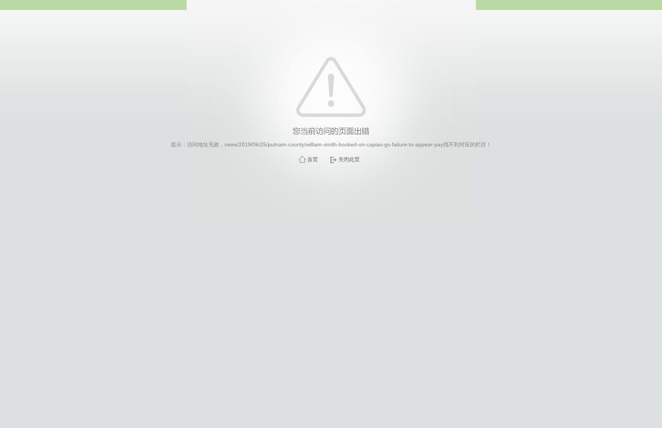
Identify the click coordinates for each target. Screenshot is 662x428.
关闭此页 (349, 159)
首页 (312, 159)
